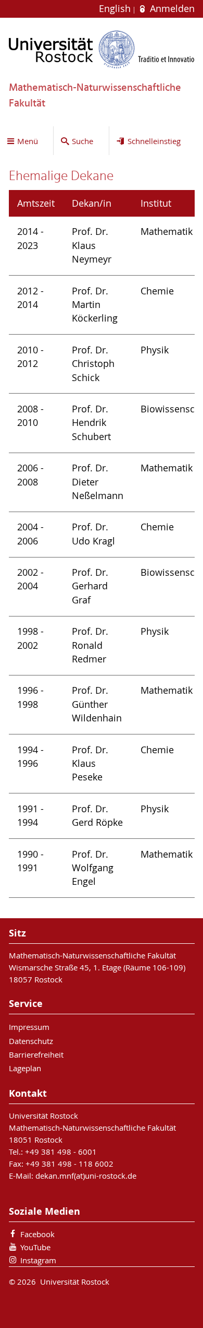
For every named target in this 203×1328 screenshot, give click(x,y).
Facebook (37, 1234)
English (116, 9)
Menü (27, 141)
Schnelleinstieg (154, 141)
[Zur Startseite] (102, 49)
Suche (82, 141)
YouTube (35, 1247)
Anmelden (170, 9)
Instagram (38, 1260)
